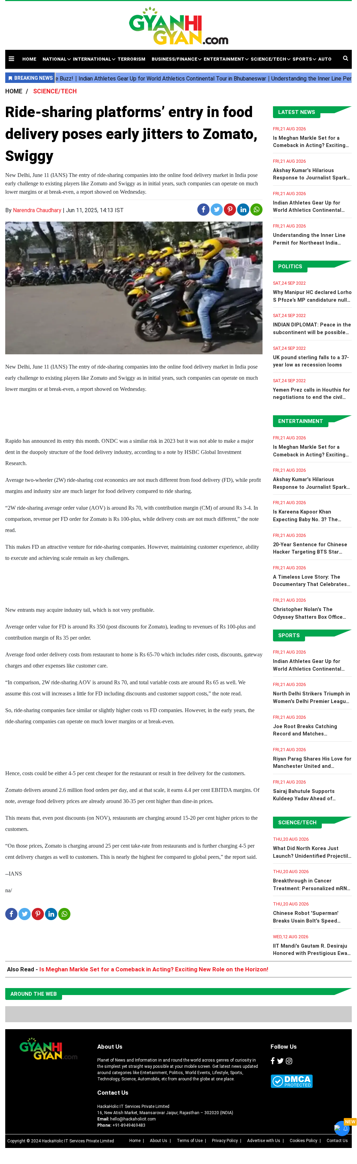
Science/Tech (297, 822)
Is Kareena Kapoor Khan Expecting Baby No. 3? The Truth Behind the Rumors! (305, 519)
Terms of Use (190, 1140)
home (29, 59)
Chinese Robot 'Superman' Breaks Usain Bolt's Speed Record (306, 920)
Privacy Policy (225, 1140)
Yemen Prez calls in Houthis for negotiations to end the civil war (311, 397)
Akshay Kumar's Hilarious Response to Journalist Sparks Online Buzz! (311, 178)
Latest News (296, 112)
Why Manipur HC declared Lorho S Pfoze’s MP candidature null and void (312, 300)
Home (134, 1140)
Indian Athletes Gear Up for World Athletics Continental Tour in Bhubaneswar (307, 210)
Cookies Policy (303, 1140)
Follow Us (284, 1046)
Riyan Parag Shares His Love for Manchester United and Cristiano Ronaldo (312, 766)
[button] (11, 58)
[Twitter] (280, 1061)
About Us (109, 1046)
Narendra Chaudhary (37, 210)
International (92, 59)
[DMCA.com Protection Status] (292, 1081)
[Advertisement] (241, 55)
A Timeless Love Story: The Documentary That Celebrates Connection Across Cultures (310, 584)
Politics (290, 266)
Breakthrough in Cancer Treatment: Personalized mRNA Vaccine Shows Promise (311, 888)
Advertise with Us (263, 1140)
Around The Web (33, 994)
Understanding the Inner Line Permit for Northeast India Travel (309, 242)
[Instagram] (289, 1061)
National (55, 59)
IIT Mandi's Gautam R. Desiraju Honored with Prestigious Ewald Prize (312, 953)
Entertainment (300, 421)
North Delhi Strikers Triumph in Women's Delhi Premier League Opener (311, 701)
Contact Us (112, 1092)
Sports (289, 635)
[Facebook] (273, 1061)
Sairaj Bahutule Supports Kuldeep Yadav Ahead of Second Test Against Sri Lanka (311, 798)
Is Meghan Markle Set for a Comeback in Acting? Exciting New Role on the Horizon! (309, 145)
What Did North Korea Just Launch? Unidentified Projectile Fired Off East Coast (312, 856)
